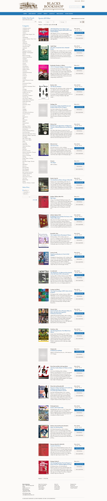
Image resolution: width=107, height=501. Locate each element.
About (45, 13)
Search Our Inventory (43, 484)
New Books (60, 13)
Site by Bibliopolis (51, 498)
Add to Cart (78, 32)
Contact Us (56, 485)
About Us (56, 484)
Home (25, 13)
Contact (52, 13)
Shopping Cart (73, 484)
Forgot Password (73, 488)
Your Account (77, 1)
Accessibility (56, 489)
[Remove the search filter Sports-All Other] (56, 24)
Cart (83, 1)
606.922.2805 (28, 493)
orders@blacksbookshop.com (28, 494)
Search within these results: (27, 19)
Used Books (32, 13)
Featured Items (42, 488)
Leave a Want (41, 489)
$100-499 (25, 194)
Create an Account (74, 486)
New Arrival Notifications (78, 18)
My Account (72, 485)
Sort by (40, 22)
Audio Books (69, 13)
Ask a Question (79, 38)
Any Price (26, 190)
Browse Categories (42, 485)
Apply (34, 200)
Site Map (44, 498)
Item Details (79, 35)
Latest (39, 13)
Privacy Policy (57, 488)
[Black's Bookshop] (53, 6)
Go (35, 21)
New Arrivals (41, 486)
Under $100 (26, 192)
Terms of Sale (57, 486)
